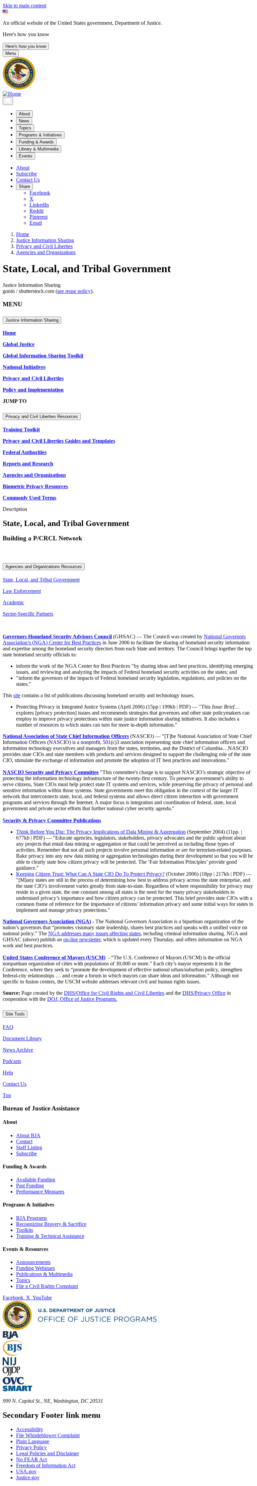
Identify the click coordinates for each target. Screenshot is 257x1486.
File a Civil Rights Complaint (47, 1286)
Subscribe (26, 174)
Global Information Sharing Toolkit (43, 355)
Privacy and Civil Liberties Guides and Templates (59, 441)
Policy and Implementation (33, 390)
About (22, 168)
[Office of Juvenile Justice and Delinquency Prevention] (11, 1374)
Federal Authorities (25, 452)
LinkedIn (39, 205)
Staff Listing (29, 1147)
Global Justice (18, 344)
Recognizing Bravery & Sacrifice (51, 1224)
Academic (13, 602)
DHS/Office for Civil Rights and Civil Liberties (114, 993)
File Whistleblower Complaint (48, 1435)
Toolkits (24, 1230)
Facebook (39, 193)
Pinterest (38, 217)
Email (35, 223)
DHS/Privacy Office (204, 993)
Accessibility (29, 1429)
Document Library (22, 1038)
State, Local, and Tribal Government (41, 579)
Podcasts (12, 1061)
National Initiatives (24, 367)
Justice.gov (27, 1477)
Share (24, 186)
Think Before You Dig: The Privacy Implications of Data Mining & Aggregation (101, 832)
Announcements (33, 1262)
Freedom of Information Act (45, 1465)
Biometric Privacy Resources (35, 486)
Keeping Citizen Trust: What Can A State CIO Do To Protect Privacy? (90, 874)
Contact (24, 1141)
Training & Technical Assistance (50, 1236)
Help (8, 1072)
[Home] (12, 94)
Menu (10, 53)
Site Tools (15, 1014)
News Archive (18, 1050)
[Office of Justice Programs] (19, 88)
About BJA (28, 1135)
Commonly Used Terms (29, 498)
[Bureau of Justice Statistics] (13, 1354)
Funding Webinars (35, 1268)
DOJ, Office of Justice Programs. (82, 999)
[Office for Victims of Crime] (13, 1382)
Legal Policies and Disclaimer (47, 1453)
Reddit (36, 211)
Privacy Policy (31, 1447)
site (16, 695)
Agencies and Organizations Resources (43, 566)
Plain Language (32, 1441)
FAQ (8, 1027)
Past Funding (30, 1185)
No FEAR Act (31, 1459)
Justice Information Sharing (45, 240)
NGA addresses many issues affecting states (94, 933)
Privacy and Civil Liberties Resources (41, 416)
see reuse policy (74, 291)
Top (7, 1095)
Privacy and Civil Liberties (44, 246)
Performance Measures (40, 1191)
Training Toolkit (21, 429)
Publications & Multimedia (44, 1274)
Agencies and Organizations (46, 252)
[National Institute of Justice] (9, 1363)
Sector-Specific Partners (28, 614)
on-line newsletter (81, 939)
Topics (23, 1280)
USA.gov (26, 1471)
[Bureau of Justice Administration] (10, 1337)
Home (22, 234)
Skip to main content (24, 5)
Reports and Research (28, 463)
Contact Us (28, 180)
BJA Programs (31, 1218)
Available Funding (35, 1179)
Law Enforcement (22, 591)
